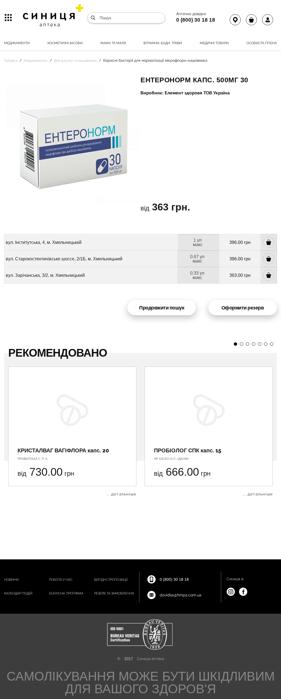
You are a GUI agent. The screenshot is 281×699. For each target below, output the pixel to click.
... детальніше (121, 494)
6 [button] (265, 344)
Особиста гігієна (261, 43)
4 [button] (253, 344)
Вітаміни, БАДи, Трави (163, 43)
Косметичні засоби (65, 43)
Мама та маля (113, 43)
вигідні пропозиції (111, 579)
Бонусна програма (66, 593)
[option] (72, 431)
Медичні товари (214, 43)
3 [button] (247, 344)
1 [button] (235, 344)
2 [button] (241, 344)
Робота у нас (60, 579)
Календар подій (18, 593)
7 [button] (271, 344)
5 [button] (259, 344)
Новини (11, 579)
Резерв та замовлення (114, 593)
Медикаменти (17, 43)
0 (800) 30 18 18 (195, 19)
